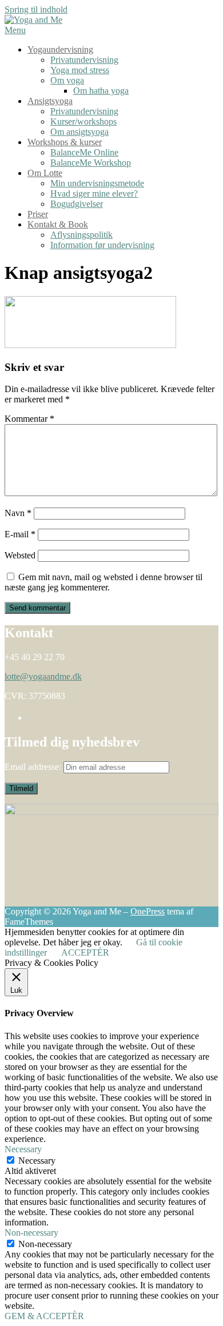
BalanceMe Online (84, 152)
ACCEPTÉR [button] (85, 952)
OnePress (147, 911)
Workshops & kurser (64, 142)
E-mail (20, 534)
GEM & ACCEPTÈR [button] (44, 1316)
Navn (18, 513)
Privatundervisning (84, 60)
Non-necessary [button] (31, 1232)
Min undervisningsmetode (97, 183)
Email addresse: (34, 767)
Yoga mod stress (79, 70)
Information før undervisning (102, 245)
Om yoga (67, 80)
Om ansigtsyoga (79, 132)
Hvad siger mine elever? (94, 193)
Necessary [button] (23, 1149)
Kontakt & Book (57, 224)
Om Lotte (44, 173)
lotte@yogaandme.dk (43, 676)
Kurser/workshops (83, 121)
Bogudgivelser (76, 204)
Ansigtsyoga (50, 101)
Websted (20, 555)
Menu (15, 30)
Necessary (36, 1160)
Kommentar (29, 419)
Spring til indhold (36, 9)
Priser (37, 214)
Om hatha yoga (101, 90)
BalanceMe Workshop (90, 162)
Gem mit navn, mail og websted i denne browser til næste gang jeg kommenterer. (103, 582)
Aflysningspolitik (81, 234)
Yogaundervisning (60, 49)
